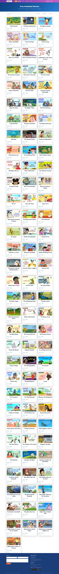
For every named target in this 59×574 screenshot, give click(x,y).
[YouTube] (33, 567)
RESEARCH (27, 1)
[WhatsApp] (31, 567)
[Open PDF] (7, 30)
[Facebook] (36, 567)
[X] (34, 567)
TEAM (31, 1)
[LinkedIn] (39, 567)
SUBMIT (9, 563)
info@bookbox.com (34, 565)
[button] (13, 24)
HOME (16, 1)
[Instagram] (37, 567)
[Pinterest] (41, 567)
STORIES (19, 1)
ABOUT (23, 1)
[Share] (9, 30)
